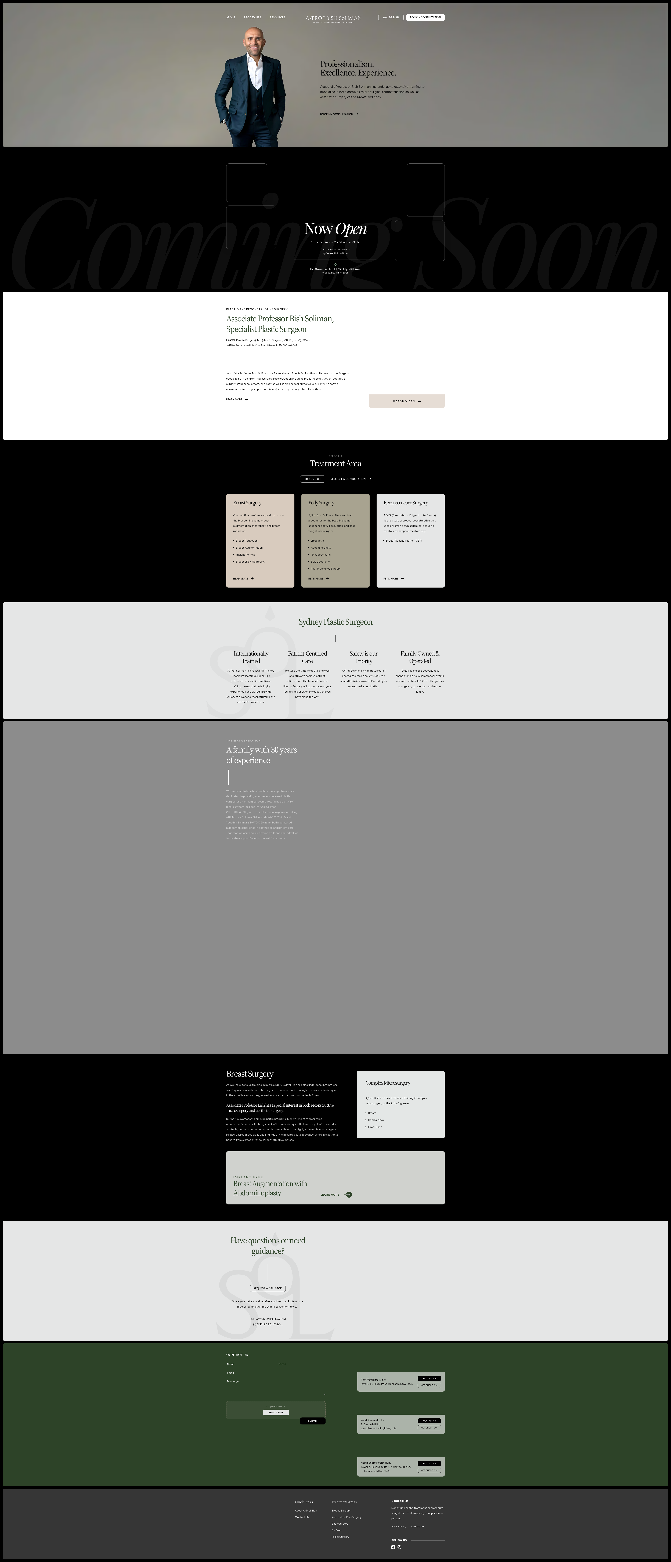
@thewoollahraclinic (335, 253)
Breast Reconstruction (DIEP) (329, 548)
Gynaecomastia (246, 562)
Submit (313, 1428)
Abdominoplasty (246, 555)
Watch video (404, 401)
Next (441, 486)
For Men (336, 1537)
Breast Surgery (341, 1518)
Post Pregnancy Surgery (250, 576)
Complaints (418, 1534)
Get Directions (429, 1393)
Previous (229, 486)
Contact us (429, 1428)
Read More (240, 586)
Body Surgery (340, 1531)
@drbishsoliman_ (268, 1331)
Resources (277, 17)
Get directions (429, 1435)
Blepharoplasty (395, 543)
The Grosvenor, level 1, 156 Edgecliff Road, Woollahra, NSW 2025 (335, 271)
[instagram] (399, 1554)
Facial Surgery (340, 1544)
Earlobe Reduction (397, 550)
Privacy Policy (398, 1534)
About (230, 17)
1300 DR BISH (391, 17)
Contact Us (429, 1386)
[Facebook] (393, 1554)
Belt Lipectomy (245, 569)
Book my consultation (336, 114)
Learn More (234, 399)
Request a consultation (348, 486)
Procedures (252, 17)
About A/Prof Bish (306, 1518)
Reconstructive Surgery (346, 1524)
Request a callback (268, 1295)
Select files (276, 1420)
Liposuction (243, 548)
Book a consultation (425, 17)
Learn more (330, 1202)
